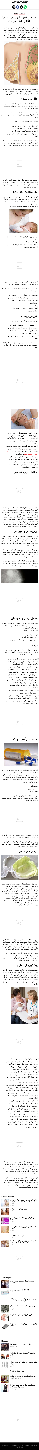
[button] (2, 2)
